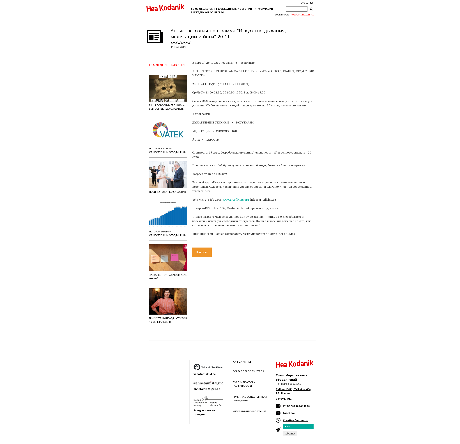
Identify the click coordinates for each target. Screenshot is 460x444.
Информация (264, 8)
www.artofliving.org (236, 200)
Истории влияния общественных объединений (167, 150)
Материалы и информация (249, 411)
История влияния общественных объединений (167, 233)
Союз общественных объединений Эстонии (221, 8)
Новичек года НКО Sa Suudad (167, 191)
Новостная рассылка (302, 14)
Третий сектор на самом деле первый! (168, 276)
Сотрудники (284, 398)
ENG (303, 3)
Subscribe (290, 433)
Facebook (289, 413)
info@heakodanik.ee (296, 406)
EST (307, 3)
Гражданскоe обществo (207, 12)
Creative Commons (295, 420)
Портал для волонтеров (248, 371)
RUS (312, 3)
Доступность (282, 14)
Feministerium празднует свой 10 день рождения (168, 320)
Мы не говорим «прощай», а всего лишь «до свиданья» (167, 107)
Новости (202, 252)
